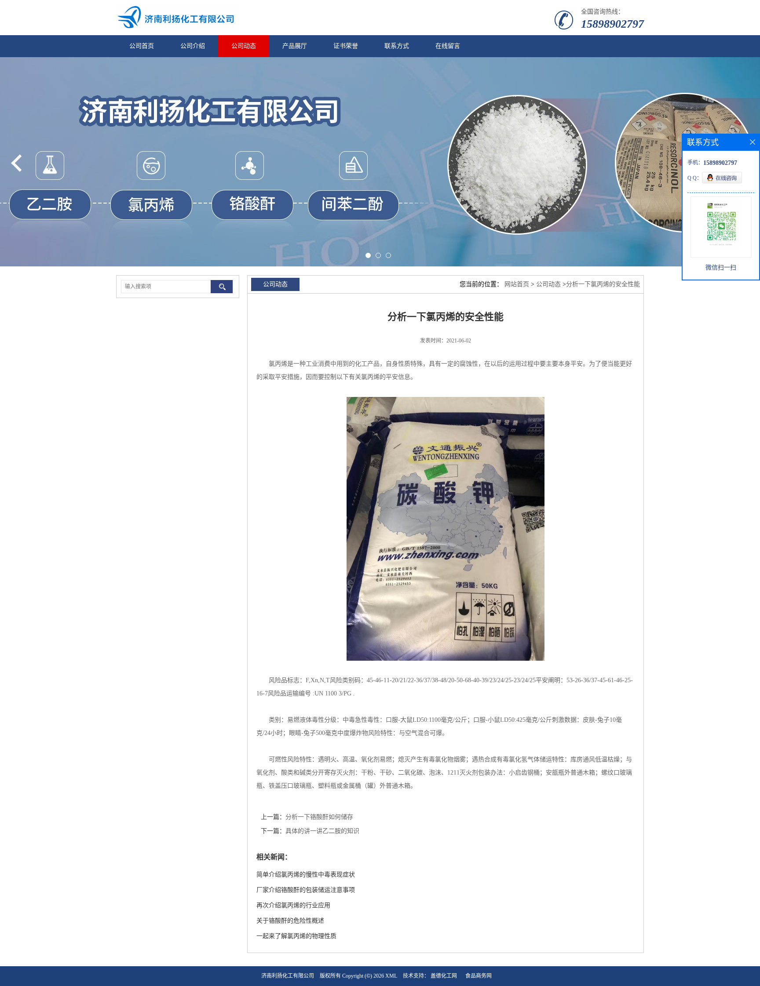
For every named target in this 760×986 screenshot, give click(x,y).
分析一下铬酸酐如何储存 (319, 817)
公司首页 (141, 46)
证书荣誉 (345, 46)
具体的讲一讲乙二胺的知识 (322, 831)
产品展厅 (294, 46)
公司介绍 (192, 46)
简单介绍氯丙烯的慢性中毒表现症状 (305, 874)
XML (391, 976)
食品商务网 (478, 976)
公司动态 (243, 46)
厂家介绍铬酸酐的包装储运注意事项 (305, 890)
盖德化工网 (444, 976)
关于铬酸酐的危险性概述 (290, 920)
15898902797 (612, 24)
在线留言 (447, 46)
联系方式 (396, 46)
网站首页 (516, 284)
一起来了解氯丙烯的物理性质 (296, 936)
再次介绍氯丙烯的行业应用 (293, 905)
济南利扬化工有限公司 (287, 976)
